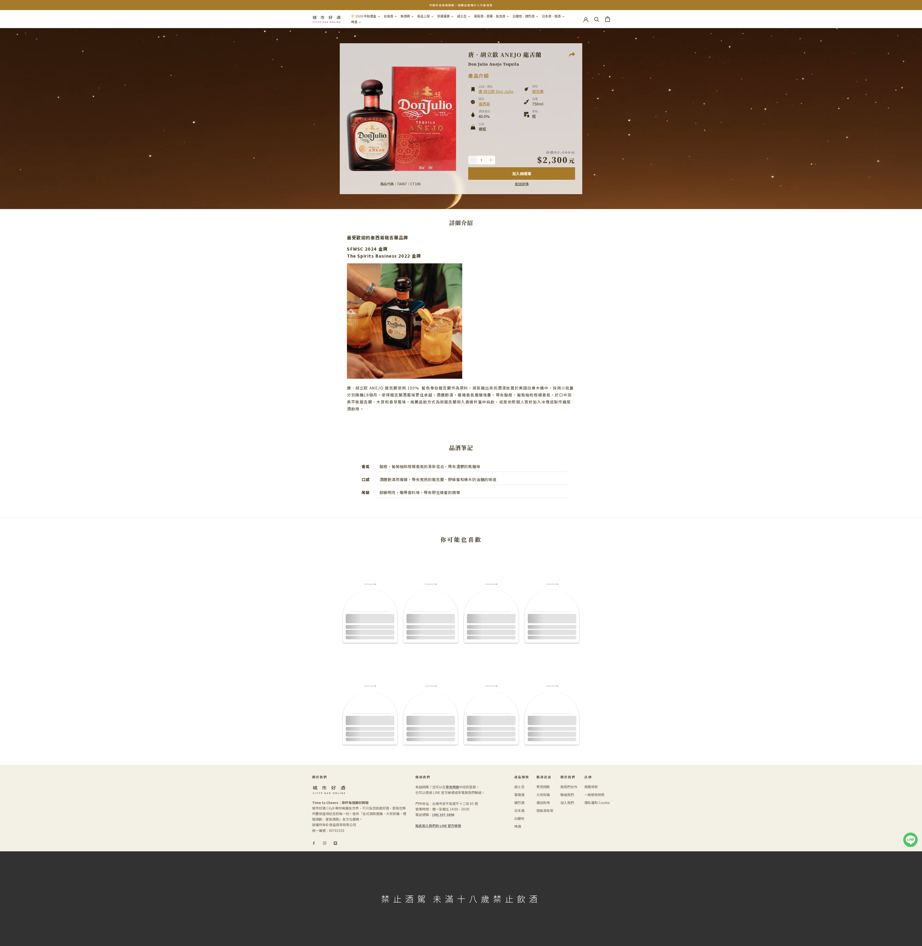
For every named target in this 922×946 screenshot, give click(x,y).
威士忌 (519, 786)
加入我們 (567, 802)
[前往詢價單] (607, 19)
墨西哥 (484, 104)
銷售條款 (591, 786)
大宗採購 (543, 794)
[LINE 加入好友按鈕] (910, 835)
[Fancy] (335, 843)
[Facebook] (313, 843)
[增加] (490, 160)
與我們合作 (568, 786)
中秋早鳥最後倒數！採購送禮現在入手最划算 (461, 5)
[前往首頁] (326, 19)
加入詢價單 (521, 173)
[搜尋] (596, 19)
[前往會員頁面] (585, 19)
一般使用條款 (594, 794)
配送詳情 (521, 183)
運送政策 (543, 802)
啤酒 (517, 826)
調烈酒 (519, 802)
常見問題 (543, 786)
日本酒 (519, 810)
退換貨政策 (544, 810)
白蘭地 (519, 818)
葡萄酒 (519, 794)
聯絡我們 (567, 794)
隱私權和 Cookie (597, 802)
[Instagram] (324, 843)
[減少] (472, 160)
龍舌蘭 (538, 91)
